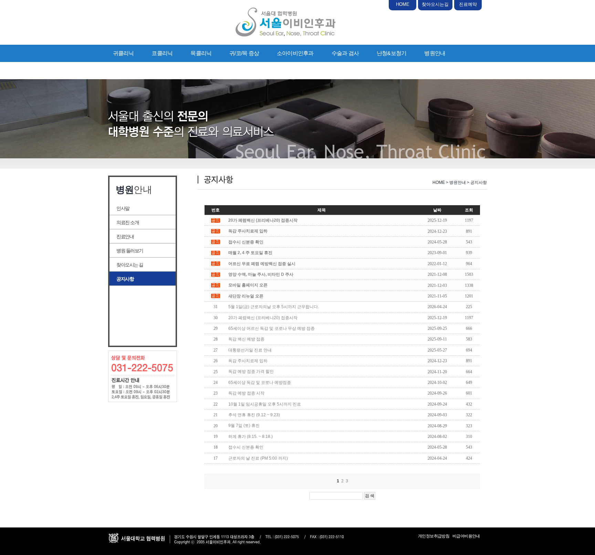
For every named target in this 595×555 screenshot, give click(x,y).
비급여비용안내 (466, 536)
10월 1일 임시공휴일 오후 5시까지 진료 (264, 404)
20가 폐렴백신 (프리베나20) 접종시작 (263, 317)
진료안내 (125, 236)
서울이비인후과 (285, 22)
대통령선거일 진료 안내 (250, 350)
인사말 (122, 208)
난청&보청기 (391, 53)
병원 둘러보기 (129, 250)
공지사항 (125, 279)
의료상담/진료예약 (134, 70)
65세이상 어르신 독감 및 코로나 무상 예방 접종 (271, 328)
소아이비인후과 (295, 53)
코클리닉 (162, 53)
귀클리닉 (123, 53)
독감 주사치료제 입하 (248, 360)
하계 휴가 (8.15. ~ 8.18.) (250, 436)
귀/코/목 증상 (244, 53)
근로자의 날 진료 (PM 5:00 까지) (258, 458)
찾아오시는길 (435, 4)
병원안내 (434, 53)
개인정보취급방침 (433, 536)
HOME (402, 4)
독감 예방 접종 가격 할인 (251, 371)
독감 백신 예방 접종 (246, 339)
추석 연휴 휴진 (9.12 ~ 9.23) (254, 414)
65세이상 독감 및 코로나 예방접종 (259, 382)
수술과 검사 (345, 53)
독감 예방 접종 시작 (246, 393)
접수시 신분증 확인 (245, 447)
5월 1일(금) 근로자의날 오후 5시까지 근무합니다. (273, 306)
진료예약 (468, 4)
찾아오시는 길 (129, 265)
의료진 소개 (127, 222)
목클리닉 (200, 53)
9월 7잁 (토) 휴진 (244, 425)
